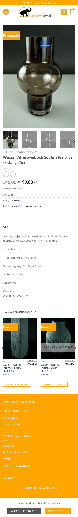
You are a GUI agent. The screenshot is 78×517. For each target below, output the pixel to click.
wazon (38, 206)
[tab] (39, 227)
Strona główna (14, 151)
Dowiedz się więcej (54, 384)
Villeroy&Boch (26, 206)
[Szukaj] (64, 12)
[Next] (69, 77)
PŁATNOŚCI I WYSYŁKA (15, 452)
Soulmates (13, 206)
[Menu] (6, 12)
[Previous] (8, 77)
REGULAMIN (9, 445)
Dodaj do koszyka (16, 384)
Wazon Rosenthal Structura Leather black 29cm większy (12, 369)
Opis (6, 227)
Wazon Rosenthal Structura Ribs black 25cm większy (50, 369)
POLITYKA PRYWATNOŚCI (17, 466)
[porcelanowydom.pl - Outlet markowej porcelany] (35, 11)
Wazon (33, 151)
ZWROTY (8, 459)
